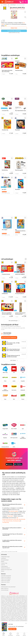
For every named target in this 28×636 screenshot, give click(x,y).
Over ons (3, 564)
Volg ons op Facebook (6, 577)
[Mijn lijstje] (23, 2)
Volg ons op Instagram (6, 578)
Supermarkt (10, 516)
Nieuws (2, 571)
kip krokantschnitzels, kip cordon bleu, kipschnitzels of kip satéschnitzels (13, 519)
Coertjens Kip (5, 522)
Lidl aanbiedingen (7, 259)
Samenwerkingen (4, 590)
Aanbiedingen (13, 4)
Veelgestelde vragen (5, 556)
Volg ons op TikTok (5, 582)
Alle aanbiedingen (5, 559)
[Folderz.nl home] (9, 1)
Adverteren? (3, 558)
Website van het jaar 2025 (6, 569)
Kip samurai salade (13, 511)
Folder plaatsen (4, 566)
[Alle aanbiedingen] (26, 259)
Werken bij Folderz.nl (5, 567)
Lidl (8, 4)
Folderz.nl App (4, 563)
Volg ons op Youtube (5, 580)
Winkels (5, 4)
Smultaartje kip (16, 521)
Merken (2, 561)
